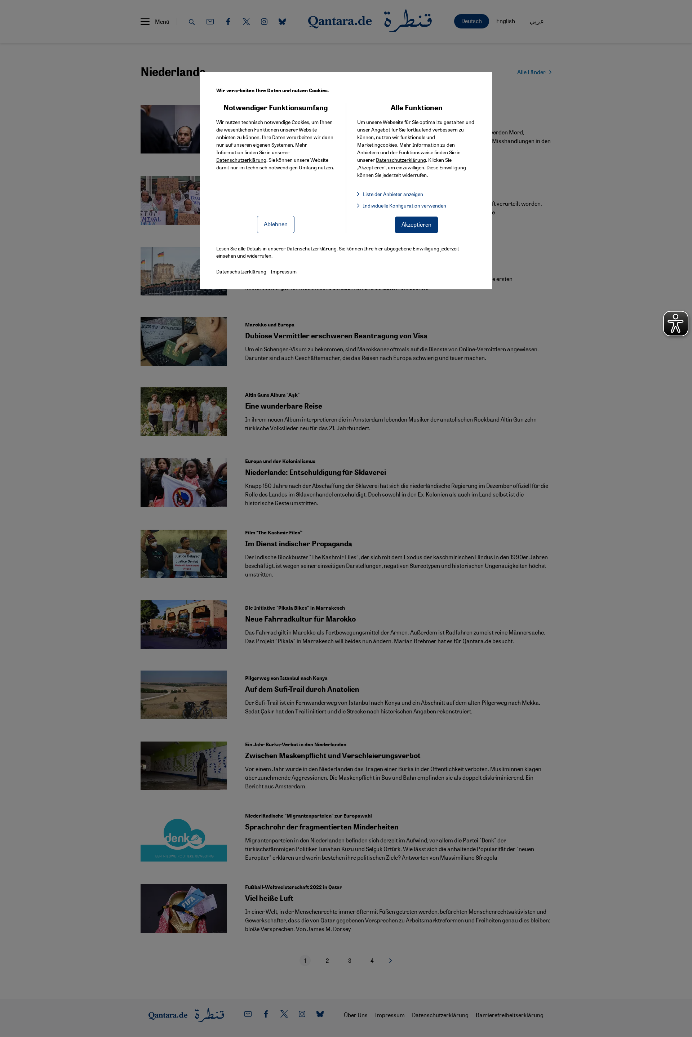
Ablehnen (276, 224)
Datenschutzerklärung (241, 159)
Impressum (284, 271)
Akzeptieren (416, 224)
